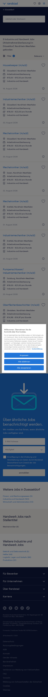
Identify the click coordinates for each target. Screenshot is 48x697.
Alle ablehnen (24, 361)
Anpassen (24, 355)
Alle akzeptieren (24, 368)
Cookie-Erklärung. (37, 349)
